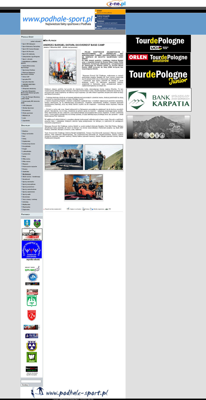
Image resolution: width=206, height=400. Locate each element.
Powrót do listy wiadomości (53, 209)
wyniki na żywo (31, 375)
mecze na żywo (32, 373)
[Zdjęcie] (62, 83)
